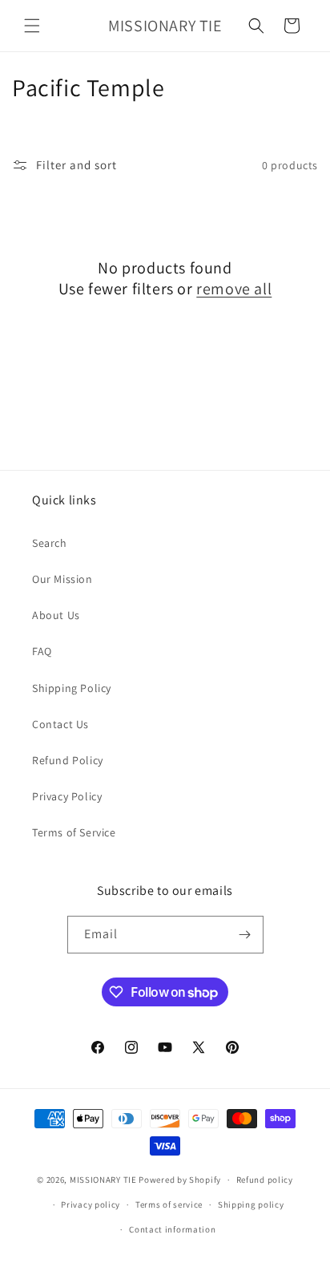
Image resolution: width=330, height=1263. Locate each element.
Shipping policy (251, 1204)
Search (49, 543)
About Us (56, 615)
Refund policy (264, 1179)
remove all (234, 288)
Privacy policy (90, 1204)
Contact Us (60, 724)
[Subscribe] (245, 934)
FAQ (42, 651)
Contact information (172, 1229)
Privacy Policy (67, 796)
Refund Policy (67, 760)
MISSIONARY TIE (103, 1179)
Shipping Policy (71, 688)
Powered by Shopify (180, 1179)
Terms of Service (74, 832)
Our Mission (62, 579)
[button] (32, 25)
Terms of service (169, 1204)
